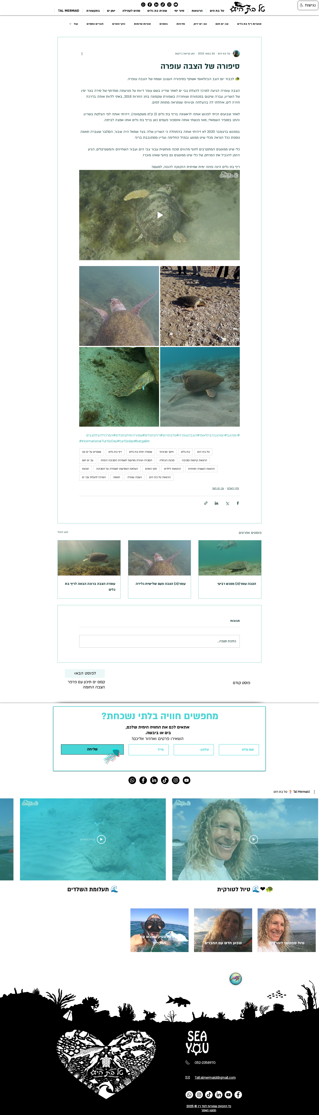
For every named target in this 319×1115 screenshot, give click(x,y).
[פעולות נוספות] (81, 53)
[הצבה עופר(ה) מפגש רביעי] (230, 558)
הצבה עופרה (134, 477)
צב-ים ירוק (200, 24)
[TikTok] (163, 4)
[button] (294, 792)
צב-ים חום (222, 24)
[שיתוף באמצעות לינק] (206, 503)
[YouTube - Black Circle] (176, 4)
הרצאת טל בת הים (160, 477)
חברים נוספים (95, 24)
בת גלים (185, 452)
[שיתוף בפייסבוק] (238, 503)
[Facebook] (238, 1095)
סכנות (85, 468)
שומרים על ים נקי (91, 452)
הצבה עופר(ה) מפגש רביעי (236, 583)
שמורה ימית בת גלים (140, 452)
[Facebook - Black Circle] (150, 4)
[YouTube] (228, 1095)
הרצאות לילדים (172, 468)
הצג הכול (63, 532)
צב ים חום (87, 460)
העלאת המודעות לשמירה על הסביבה (117, 468)
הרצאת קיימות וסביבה (194, 460)
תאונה (116, 477)
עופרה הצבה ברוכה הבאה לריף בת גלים (90, 586)
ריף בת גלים (115, 452)
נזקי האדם (118, 24)
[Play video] (159, 215)
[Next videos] (6, 839)
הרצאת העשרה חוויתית (201, 468)
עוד (76, 24)
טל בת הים (203, 452)
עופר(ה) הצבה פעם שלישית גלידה (161, 583)
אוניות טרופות (142, 24)
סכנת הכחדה (167, 460)
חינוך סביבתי (167, 452)
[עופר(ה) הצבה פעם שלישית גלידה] (159, 558)
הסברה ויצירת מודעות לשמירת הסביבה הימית (126, 460)
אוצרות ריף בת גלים (249, 24)
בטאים (164, 24)
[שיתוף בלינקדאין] (216, 503)
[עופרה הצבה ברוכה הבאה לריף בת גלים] (89, 558)
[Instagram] (169, 4)
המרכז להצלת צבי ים (94, 477)
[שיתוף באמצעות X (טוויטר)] (227, 503)
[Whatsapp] (143, 4)
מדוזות (180, 24)
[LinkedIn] (156, 4)
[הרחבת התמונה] (200, 306)
